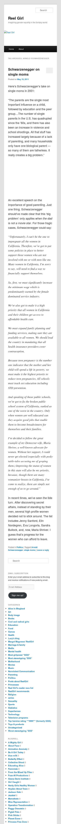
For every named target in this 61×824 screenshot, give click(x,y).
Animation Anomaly (17, 748)
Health (11, 634)
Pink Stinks (13, 815)
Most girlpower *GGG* (19, 654)
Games (11, 631)
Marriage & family (16, 644)
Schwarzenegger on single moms (24, 72)
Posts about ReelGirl (18, 681)
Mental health (14, 651)
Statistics (12, 707)
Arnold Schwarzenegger (22, 548)
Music (11, 667)
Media (11, 648)
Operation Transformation (20, 805)
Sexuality (12, 701)
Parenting (13, 674)
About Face (13, 745)
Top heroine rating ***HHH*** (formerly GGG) (29, 720)
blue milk (12, 755)
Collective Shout (16, 762)
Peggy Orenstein (16, 808)
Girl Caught (13, 781)
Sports (11, 704)
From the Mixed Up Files (20, 772)
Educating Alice (15, 765)
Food (10, 628)
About (21, 49)
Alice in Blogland (16, 608)
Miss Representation (18, 801)
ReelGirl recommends (18, 691)
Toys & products (16, 724)
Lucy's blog (13, 638)
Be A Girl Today (15, 752)
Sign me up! (17, 595)
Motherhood (14, 661)
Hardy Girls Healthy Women (21, 785)
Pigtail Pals (13, 811)
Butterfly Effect (15, 758)
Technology (13, 714)
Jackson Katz (14, 791)
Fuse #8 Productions (18, 775)
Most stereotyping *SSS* (20, 658)
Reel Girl (16, 18)
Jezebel (11, 795)
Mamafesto (13, 798)
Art (9, 611)
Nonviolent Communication (21, 671)
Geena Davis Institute (18, 778)
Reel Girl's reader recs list (20, 687)
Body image (14, 615)
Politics (20, 547)
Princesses (13, 684)
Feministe (13, 768)
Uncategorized (15, 727)
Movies (11, 664)
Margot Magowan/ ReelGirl (21, 641)
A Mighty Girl (14, 742)
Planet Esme (14, 818)
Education (13, 624)
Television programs (18, 717)
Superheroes (14, 711)
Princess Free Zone (17, 821)
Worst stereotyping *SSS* (20, 730)
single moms (30, 550)
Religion (12, 694)
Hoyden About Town (18, 788)
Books (11, 618)
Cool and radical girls (18, 621)
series (11, 697)
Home (11, 49)
